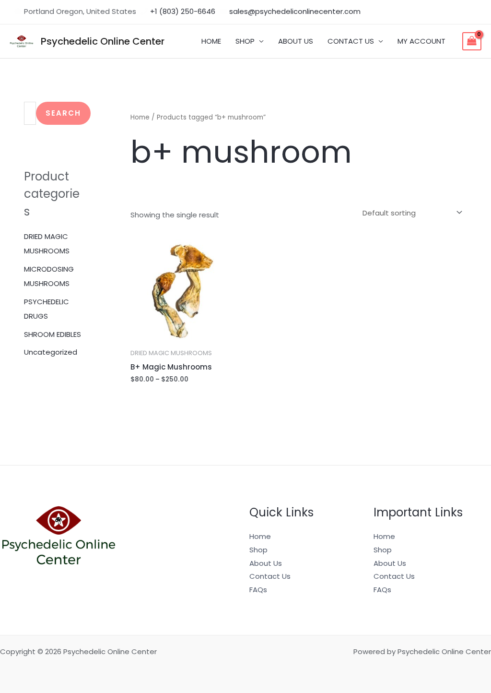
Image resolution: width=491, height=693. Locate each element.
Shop (258, 550)
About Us (265, 563)
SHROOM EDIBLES (52, 334)
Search (63, 113)
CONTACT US (350, 41)
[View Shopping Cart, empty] (471, 41)
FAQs (258, 590)
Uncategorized (50, 352)
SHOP (245, 41)
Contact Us (270, 576)
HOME (211, 41)
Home (140, 117)
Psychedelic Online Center (102, 41)
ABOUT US (295, 41)
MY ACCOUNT (421, 41)
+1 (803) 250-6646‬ (182, 11)
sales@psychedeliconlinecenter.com (295, 11)
